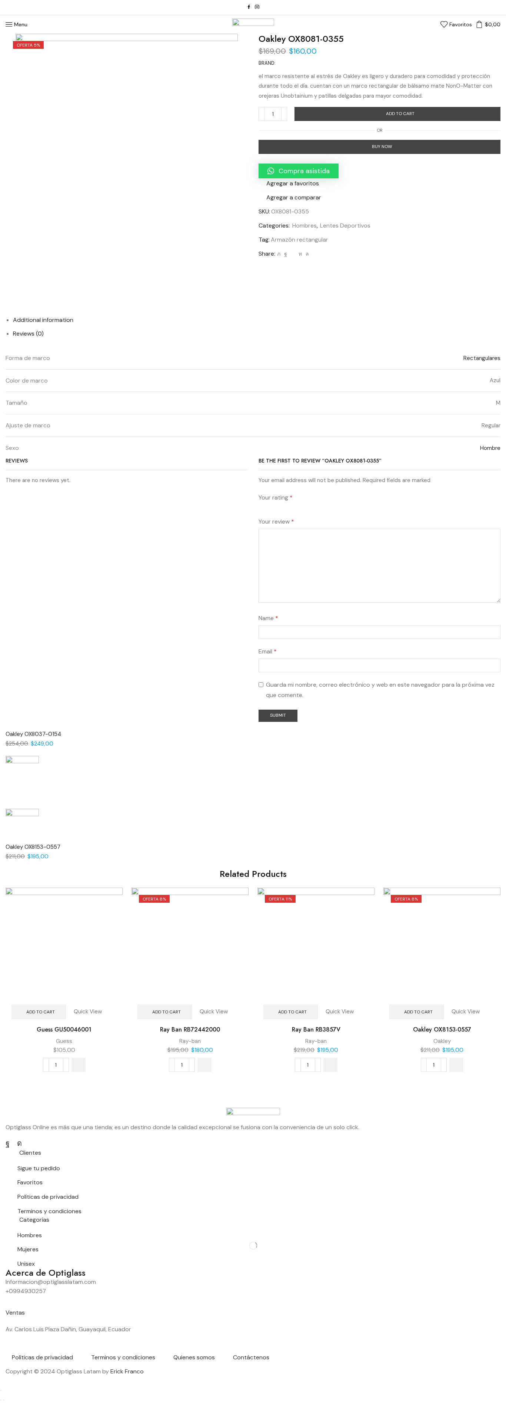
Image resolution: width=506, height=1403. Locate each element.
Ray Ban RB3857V (316, 1029)
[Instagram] (257, 7)
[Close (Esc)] (0, 1390)
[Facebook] (249, 7)
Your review (276, 521)
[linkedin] (300, 253)
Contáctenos (251, 1357)
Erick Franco (127, 1371)
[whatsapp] (306, 253)
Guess (64, 1041)
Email (268, 651)
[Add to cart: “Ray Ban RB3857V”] (330, 1065)
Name (268, 618)
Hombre (490, 448)
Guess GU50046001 (64, 1029)
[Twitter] (278, 253)
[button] (299, 171)
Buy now (382, 146)
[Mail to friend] (293, 253)
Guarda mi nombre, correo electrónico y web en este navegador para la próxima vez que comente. (380, 690)
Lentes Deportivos (345, 225)
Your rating (276, 497)
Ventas (15, 1312)
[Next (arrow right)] (3, 1400)
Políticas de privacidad (42, 1357)
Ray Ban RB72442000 (190, 1029)
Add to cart (400, 114)
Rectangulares (481, 358)
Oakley (442, 1041)
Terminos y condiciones (123, 1357)
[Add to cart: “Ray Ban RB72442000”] (204, 1065)
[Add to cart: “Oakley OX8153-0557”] (456, 1065)
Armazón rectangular (299, 239)
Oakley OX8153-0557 (33, 847)
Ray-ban (190, 1041)
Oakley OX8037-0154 (33, 734)
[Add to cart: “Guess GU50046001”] (78, 1065)
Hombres (304, 225)
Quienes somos (194, 1357)
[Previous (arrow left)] (0, 1400)
